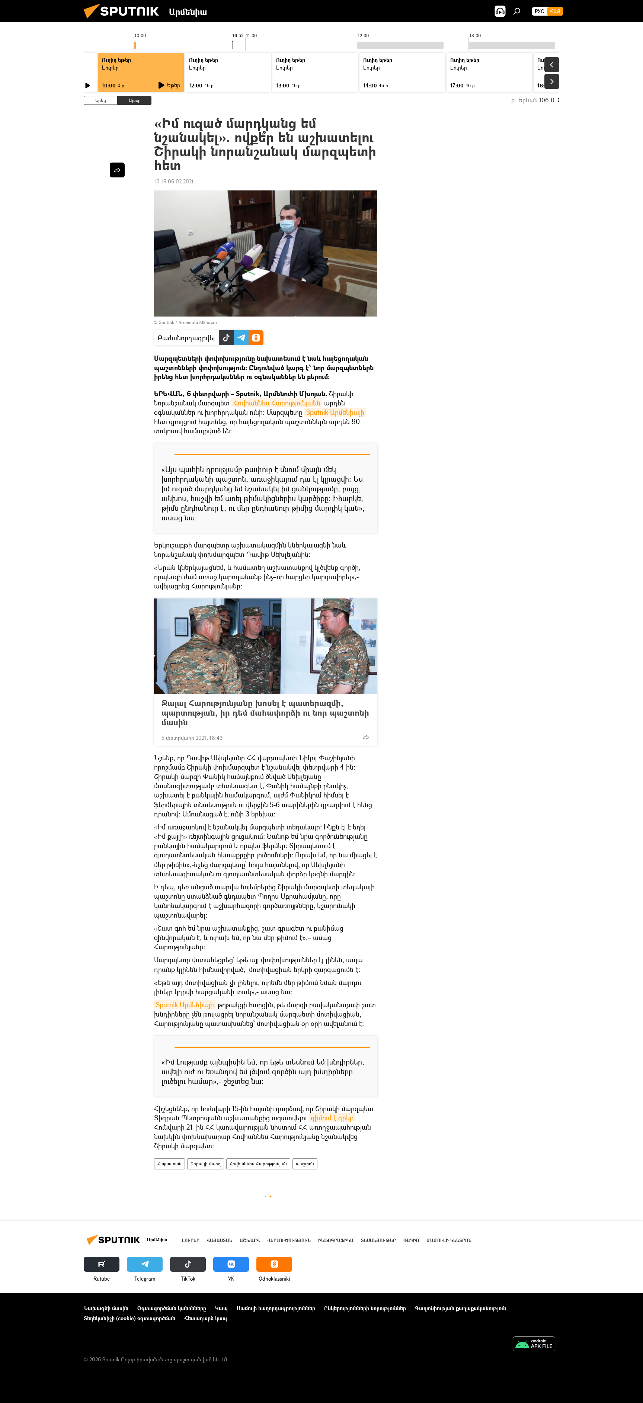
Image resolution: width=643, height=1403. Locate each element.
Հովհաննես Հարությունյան (258, 1163)
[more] (365, 737)
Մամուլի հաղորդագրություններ (276, 1308)
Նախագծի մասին (106, 1308)
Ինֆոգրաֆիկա (336, 1240)
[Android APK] (534, 1344)
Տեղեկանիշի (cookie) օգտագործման (129, 1318)
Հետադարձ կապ (205, 1318)
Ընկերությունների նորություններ (365, 1308)
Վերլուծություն (289, 1240)
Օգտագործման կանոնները (171, 1308)
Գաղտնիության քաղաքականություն (460, 1308)
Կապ (221, 1308)
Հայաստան (169, 1163)
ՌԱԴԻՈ (411, 1240)
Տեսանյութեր (378, 1240)
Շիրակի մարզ (206, 1163)
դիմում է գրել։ (332, 1117)
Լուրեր (190, 1240)
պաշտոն (305, 1163)
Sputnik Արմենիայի (335, 412)
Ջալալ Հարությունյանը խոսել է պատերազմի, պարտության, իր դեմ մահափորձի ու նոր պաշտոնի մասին (265, 712)
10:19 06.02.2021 (174, 181)
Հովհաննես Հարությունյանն (276, 402)
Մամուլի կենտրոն (448, 1240)
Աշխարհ (250, 1240)
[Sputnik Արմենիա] (124, 20)
